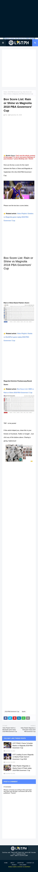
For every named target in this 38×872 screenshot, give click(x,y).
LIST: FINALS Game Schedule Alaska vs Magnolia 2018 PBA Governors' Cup (22, 745)
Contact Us (30, 862)
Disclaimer (23, 864)
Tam (6, 115)
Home (5, 92)
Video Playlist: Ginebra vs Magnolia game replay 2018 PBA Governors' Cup (18, 217)
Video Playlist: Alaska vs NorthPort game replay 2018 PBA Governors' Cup (18, 337)
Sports (23, 711)
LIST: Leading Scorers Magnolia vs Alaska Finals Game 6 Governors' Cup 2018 (22, 757)
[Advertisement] (19, 19)
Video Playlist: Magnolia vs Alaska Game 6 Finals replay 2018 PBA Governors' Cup (22, 768)
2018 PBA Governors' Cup (15, 92)
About (12, 862)
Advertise (20, 862)
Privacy (14, 864)
